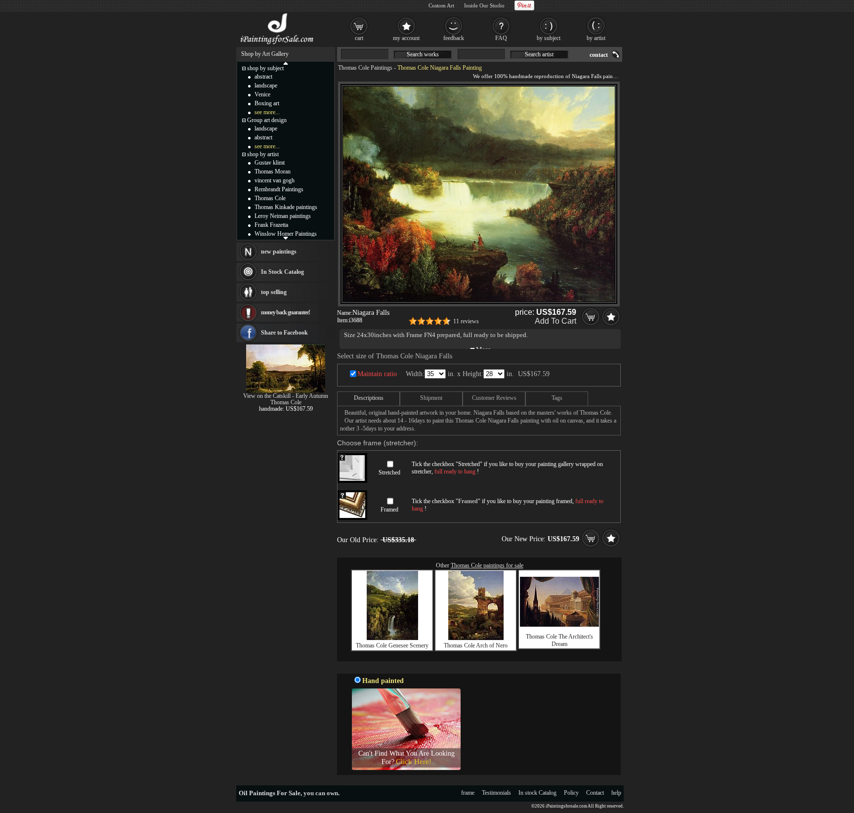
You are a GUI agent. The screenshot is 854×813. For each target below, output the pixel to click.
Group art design (267, 120)
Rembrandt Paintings (279, 189)
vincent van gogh (275, 180)
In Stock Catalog (282, 271)
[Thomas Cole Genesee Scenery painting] (392, 638)
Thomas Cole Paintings (365, 67)
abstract (263, 76)
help (616, 792)
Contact (595, 792)
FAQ (501, 38)
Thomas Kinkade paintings (286, 207)
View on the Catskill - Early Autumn (285, 395)
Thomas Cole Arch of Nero (476, 645)
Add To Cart (555, 321)
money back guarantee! (285, 312)
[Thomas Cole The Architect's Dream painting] (559, 624)
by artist (596, 38)
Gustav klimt (270, 162)
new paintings (279, 251)
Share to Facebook (284, 332)
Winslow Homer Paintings (286, 233)
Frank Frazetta (271, 224)
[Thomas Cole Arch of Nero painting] (476, 638)
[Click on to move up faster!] (285, 62)
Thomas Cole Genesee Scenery (392, 645)
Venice (262, 94)
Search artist (539, 54)
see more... (267, 112)
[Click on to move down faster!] (285, 237)
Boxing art (267, 103)
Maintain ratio (377, 374)
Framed (389, 509)
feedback (453, 38)
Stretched (389, 472)
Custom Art (441, 5)
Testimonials (496, 792)
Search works (423, 54)
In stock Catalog (537, 792)
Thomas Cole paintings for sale (487, 565)
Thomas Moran (273, 171)
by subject (548, 38)
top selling (274, 292)
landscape (266, 85)
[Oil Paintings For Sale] (277, 44)
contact (599, 54)
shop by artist (263, 154)
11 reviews (466, 321)
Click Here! (413, 762)
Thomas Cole (270, 198)
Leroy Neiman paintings (283, 216)
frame (467, 792)
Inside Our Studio (484, 5)
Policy (571, 792)
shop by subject (265, 68)
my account (406, 38)
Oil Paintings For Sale (269, 793)
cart (359, 38)
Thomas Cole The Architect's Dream (559, 640)
